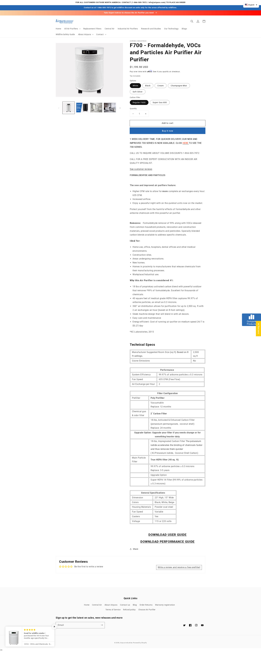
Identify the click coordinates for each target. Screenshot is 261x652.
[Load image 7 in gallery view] (96, 108)
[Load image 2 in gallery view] (82, 108)
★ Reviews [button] (258, 328)
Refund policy (129, 610)
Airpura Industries (126, 642)
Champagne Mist (179, 86)
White (135, 86)
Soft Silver (138, 92)
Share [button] (135, 549)
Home (86, 605)
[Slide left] (59, 108)
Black (147, 86)
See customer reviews (141, 169)
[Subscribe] (102, 625)
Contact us (125, 605)
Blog (135, 605)
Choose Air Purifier (147, 610)
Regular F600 (139, 102)
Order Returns (146, 605)
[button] (72, 29)
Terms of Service (113, 610)
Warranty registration (165, 605)
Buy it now (167, 131)
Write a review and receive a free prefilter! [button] (179, 567)
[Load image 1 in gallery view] (68, 108)
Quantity (133, 108)
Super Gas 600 (160, 102)
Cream (160, 86)
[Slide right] (120, 108)
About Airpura (111, 605)
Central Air (97, 605)
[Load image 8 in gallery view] (110, 108)
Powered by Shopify (140, 642)
